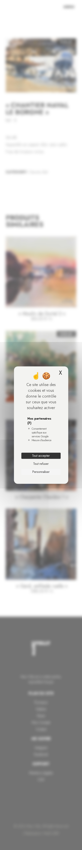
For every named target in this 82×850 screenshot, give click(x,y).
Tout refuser (41, 464)
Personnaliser (41, 472)
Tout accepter (41, 455)
